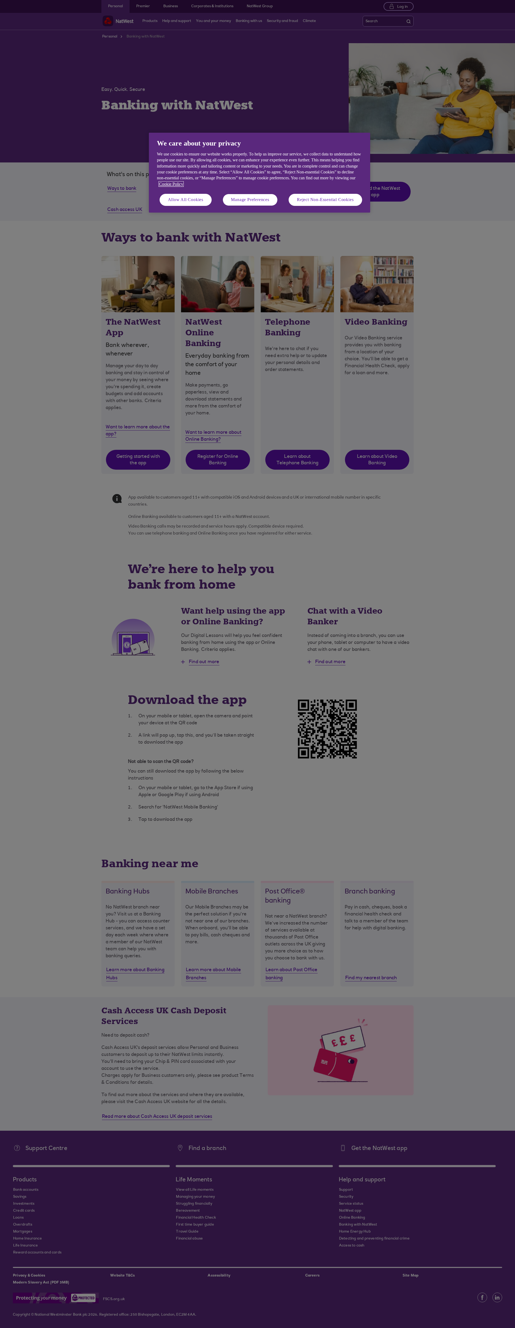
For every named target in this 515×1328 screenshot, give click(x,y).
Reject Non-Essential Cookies (325, 199)
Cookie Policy (171, 184)
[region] (259, 172)
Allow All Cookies (186, 199)
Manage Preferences (250, 199)
